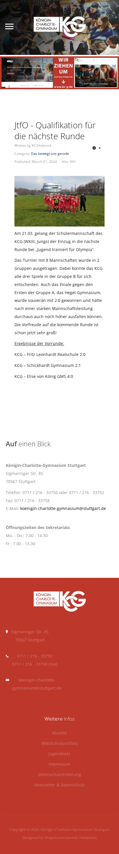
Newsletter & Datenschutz (59, 785)
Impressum (59, 764)
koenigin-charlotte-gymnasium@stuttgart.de (63, 508)
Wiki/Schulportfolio (59, 743)
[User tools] (96, 148)
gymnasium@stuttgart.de (37, 688)
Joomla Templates (81, 837)
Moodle (59, 733)
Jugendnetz (59, 753)
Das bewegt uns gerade (50, 153)
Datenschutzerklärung (59, 774)
